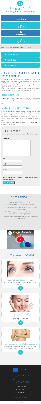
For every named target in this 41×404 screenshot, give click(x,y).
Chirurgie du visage (10, 60)
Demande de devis (21, 34)
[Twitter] (25, 370)
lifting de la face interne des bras (10, 111)
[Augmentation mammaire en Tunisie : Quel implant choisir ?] (20, 335)
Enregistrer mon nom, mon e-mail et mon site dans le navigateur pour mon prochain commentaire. (20, 178)
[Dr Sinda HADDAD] (20, 5)
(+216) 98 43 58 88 (21, 27)
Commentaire (6, 139)
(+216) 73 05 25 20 (21, 20)
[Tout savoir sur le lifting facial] (20, 303)
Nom (4, 158)
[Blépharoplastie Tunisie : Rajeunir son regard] (20, 269)
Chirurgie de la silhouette (12, 54)
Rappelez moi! (21, 42)
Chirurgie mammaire (11, 65)
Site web (5, 170)
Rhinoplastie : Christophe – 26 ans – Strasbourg (20, 202)
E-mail (4, 164)
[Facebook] (15, 370)
